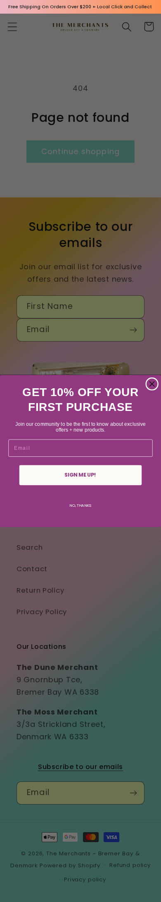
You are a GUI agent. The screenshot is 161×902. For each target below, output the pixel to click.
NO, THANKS (80, 505)
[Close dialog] (152, 384)
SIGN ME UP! (80, 475)
